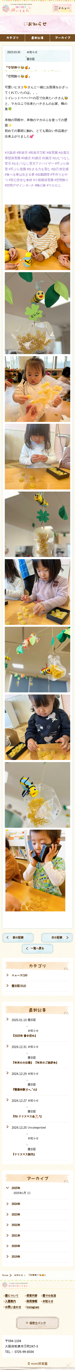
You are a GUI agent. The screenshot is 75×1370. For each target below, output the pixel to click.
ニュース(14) (20, 975)
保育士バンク (37, 1323)
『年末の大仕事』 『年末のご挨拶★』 (35, 1062)
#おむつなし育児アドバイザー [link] (33, 163)
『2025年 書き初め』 (24, 1035)
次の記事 (56, 937)
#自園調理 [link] (42, 174)
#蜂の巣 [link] (40, 185)
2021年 (16, 1235)
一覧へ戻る (37, 948)
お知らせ (32, 52)
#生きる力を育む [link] (38, 169)
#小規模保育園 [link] (43, 180)
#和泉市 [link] (22, 152)
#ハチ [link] (30, 185)
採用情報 (31, 1301)
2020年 (16, 1246)
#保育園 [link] (52, 152)
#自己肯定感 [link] (60, 169)
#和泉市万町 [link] (37, 152)
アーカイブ (62, 38)
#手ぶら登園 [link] (17, 169)
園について (12, 1295)
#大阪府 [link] (10, 152)
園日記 (31, 59)
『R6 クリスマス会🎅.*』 (27, 1116)
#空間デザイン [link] (15, 185)
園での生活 (49, 1295)
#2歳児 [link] (47, 158)
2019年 (16, 1256)
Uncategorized (37, 1127)
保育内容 (31, 1295)
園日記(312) (19, 986)
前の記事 (18, 937)
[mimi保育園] (17, 8)
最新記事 (37, 38)
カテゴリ (12, 38)
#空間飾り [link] (61, 180)
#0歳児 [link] (26, 158)
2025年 (16, 1188)
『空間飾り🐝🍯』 (18, 67)
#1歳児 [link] (36, 158)
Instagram (32, 1307)
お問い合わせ (13, 1307)
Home (5, 1275)
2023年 (16, 1214)
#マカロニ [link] (54, 185)
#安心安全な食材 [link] (20, 180)
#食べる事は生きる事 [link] (20, 174)
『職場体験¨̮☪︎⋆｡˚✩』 (25, 1089)
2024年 (16, 1203)
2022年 (16, 1225)
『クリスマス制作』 (24, 1154)
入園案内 (10, 1301)
